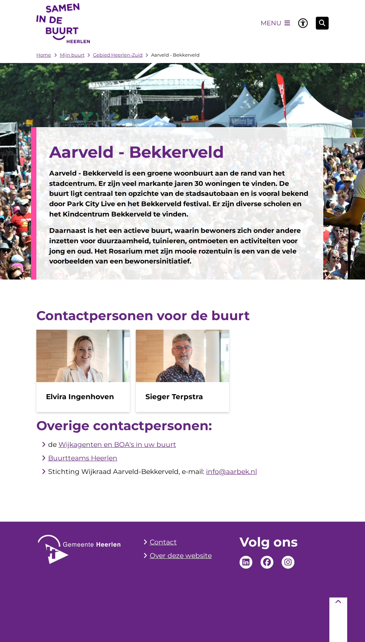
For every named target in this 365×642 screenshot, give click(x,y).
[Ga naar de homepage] (63, 23)
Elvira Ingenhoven (80, 396)
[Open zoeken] (322, 23)
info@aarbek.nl (231, 472)
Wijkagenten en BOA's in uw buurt (117, 444)
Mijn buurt (72, 55)
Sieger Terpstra (174, 396)
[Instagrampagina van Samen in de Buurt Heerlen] (288, 562)
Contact (163, 542)
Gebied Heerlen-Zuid (118, 55)
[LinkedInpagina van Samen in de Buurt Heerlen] (246, 562)
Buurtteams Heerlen (82, 458)
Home (43, 55)
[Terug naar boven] (338, 619)
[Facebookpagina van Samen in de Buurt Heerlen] (267, 562)
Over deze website (181, 556)
